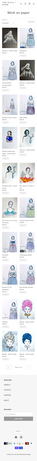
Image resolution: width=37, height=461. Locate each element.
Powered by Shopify (25, 454)
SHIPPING (7, 395)
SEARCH (7, 385)
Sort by (4, 20)
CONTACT (7, 390)
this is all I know (8, 3)
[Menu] (34, 3)
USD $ (17, 431)
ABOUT (6, 400)
